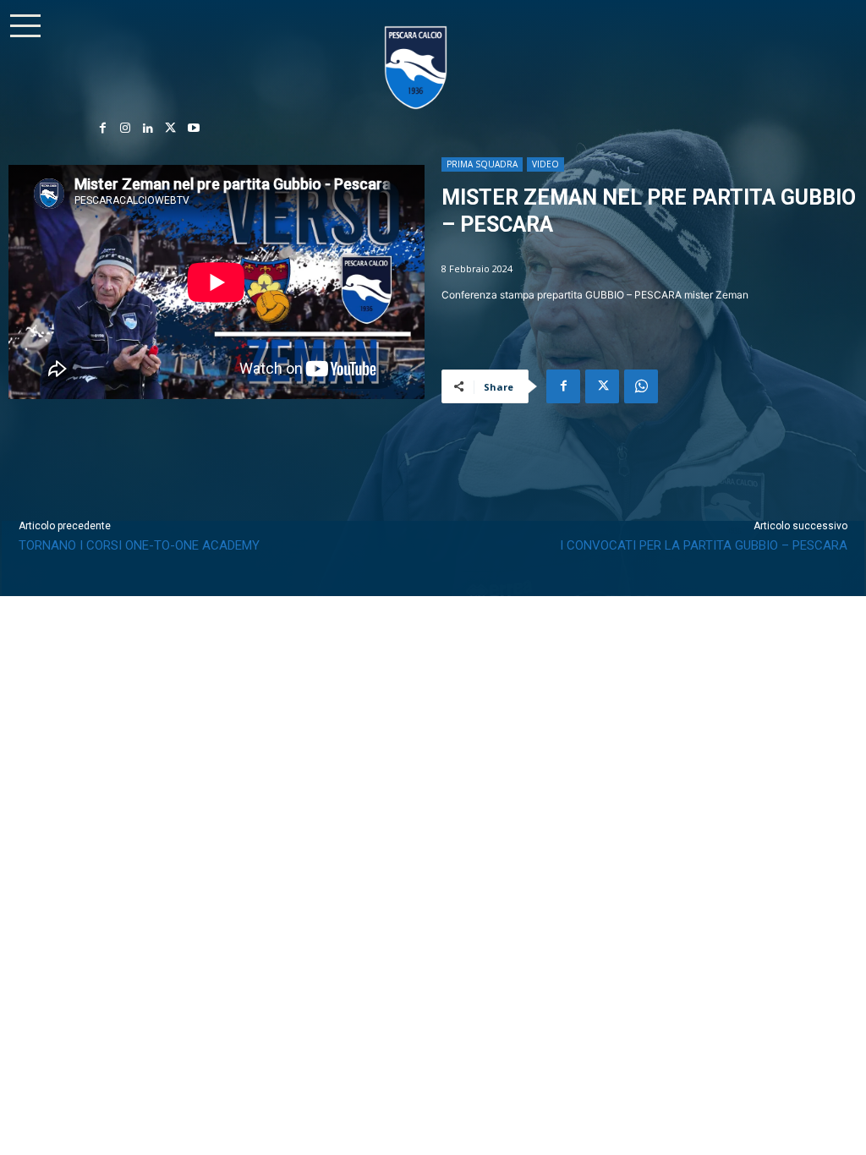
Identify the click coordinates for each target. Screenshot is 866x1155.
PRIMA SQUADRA (482, 164)
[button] (25, 25)
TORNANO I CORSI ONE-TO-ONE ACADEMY (139, 545)
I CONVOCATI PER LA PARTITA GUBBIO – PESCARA (703, 545)
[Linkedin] (148, 129)
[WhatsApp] (641, 386)
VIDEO (545, 164)
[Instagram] (125, 129)
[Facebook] (103, 129)
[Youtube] (193, 129)
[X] (170, 129)
